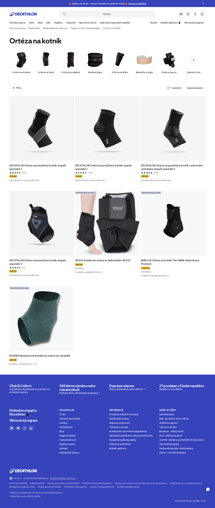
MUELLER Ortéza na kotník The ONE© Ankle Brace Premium (170, 262)
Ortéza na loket (46, 72)
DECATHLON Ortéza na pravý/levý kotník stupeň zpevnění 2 (37, 167)
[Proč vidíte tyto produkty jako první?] (168, 88)
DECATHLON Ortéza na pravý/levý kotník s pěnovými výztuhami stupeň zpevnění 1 (172, 167)
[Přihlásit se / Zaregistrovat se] (195, 14)
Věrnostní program (194, 22)
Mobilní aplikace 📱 (171, 22)
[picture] (41, 128)
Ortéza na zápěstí (70, 72)
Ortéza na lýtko (120, 72)
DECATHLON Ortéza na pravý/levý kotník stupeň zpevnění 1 (103, 167)
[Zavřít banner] (203, 3)
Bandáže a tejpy (144, 72)
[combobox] (196, 88)
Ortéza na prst (169, 72)
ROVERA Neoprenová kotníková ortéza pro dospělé (39, 355)
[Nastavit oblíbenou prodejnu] (181, 14)
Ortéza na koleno (21, 72)
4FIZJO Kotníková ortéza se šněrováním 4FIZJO (102, 260)
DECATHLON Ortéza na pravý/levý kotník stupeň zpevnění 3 (37, 262)
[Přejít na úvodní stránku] (23, 14)
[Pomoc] (188, 14)
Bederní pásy (95, 72)
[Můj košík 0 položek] (202, 14)
